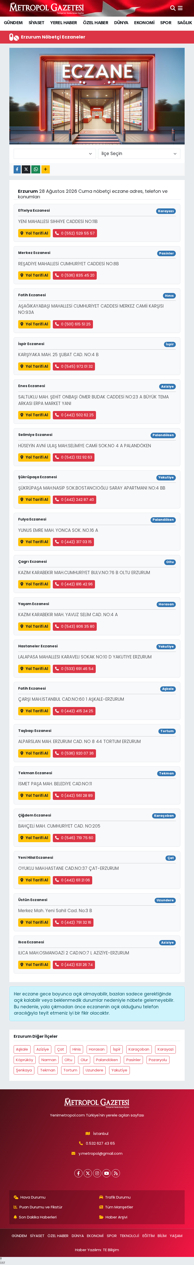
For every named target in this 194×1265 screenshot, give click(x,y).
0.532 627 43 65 (100, 1143)
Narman (48, 1059)
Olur (84, 1059)
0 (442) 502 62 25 (77, 415)
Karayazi (166, 1049)
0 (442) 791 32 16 (76, 922)
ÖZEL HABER (95, 23)
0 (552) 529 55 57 (78, 233)
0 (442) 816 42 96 (77, 584)
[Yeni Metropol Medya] (47, 8)
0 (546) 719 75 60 (77, 837)
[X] (88, 1173)
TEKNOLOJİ (129, 1235)
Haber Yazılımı (88, 1249)
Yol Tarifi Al (37, 233)
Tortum (70, 1070)
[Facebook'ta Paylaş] (17, 169)
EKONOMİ (144, 23)
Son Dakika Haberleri (38, 1217)
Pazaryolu (158, 1059)
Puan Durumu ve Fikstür (40, 1207)
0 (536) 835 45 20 (77, 275)
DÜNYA (121, 23)
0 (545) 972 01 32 (77, 366)
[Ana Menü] (180, 8)
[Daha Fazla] (45, 169)
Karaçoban (139, 1049)
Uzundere (94, 1070)
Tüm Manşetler (119, 1207)
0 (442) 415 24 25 (77, 711)
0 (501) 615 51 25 (76, 324)
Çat (60, 1049)
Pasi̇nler (133, 1059)
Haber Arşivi (116, 1217)
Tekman (47, 1070)
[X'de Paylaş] (26, 169)
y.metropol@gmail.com (101, 1153)
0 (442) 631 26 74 (77, 964)
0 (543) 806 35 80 (77, 626)
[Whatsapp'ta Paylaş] (35, 169)
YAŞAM (176, 1235)
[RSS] (116, 1173)
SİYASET (36, 23)
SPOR (165, 23)
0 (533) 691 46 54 (77, 668)
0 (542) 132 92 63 (76, 457)
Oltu (68, 1059)
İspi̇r (116, 1049)
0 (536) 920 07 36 (77, 753)
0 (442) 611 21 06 (75, 880)
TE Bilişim (111, 1249)
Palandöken (107, 1059)
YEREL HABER (63, 23)
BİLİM (162, 1235)
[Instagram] (97, 1173)
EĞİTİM (148, 1235)
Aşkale (22, 1049)
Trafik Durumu (118, 1197)
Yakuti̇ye (119, 1070)
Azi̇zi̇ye (42, 1049)
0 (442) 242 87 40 (77, 499)
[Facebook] (78, 1173)
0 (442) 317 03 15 (76, 541)
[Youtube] (106, 1173)
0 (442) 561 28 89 (77, 795)
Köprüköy (24, 1059)
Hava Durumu (32, 1197)
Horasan (97, 1049)
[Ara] (173, 8)
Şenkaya (24, 1070)
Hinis (76, 1049)
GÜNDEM (13, 23)
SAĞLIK (184, 23)
